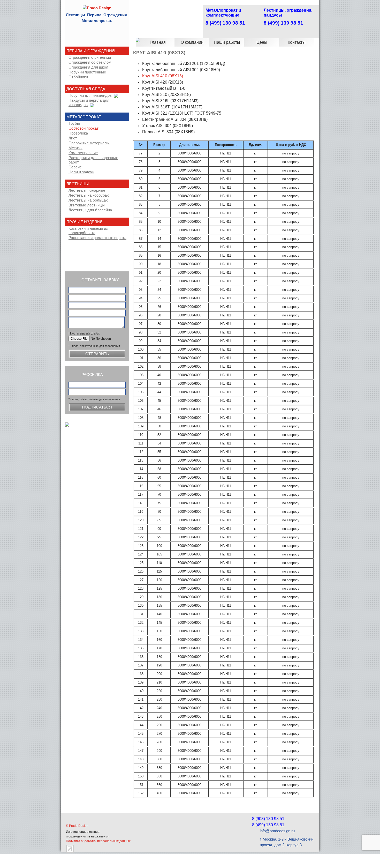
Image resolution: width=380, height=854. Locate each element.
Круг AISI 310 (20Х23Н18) (166, 94)
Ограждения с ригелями (90, 57)
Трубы (74, 123)
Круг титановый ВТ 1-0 (163, 88)
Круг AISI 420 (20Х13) (162, 82)
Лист (73, 138)
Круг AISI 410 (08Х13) (162, 76)
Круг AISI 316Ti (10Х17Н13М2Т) (172, 107)
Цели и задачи (81, 172)
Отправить (97, 354)
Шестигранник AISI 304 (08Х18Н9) (175, 119)
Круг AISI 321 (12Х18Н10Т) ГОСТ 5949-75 (181, 113)
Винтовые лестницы (87, 205)
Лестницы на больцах (88, 200)
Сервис (75, 167)
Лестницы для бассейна (90, 210)
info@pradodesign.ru (277, 831)
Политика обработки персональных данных (98, 841)
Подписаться (97, 407)
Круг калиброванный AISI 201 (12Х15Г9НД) (183, 63)
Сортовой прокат (83, 128)
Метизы (75, 148)
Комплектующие (83, 153)
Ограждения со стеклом (90, 62)
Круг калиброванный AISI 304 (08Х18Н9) (181, 70)
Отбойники (78, 77)
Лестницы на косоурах (89, 195)
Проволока (78, 133)
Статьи (90, 257)
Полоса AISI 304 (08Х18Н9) (168, 132)
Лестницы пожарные (87, 190)
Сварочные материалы (89, 143)
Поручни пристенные (87, 72)
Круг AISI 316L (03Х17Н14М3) (170, 101)
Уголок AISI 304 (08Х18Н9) (167, 125)
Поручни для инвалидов (90, 95)
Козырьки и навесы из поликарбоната (88, 230)
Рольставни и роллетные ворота (97, 238)
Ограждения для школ (88, 67)
